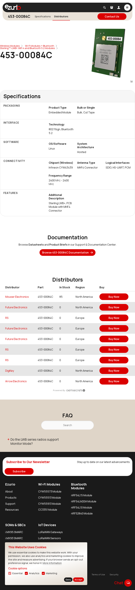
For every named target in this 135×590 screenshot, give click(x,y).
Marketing (51, 573)
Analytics (34, 573)
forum (128, 583)
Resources (12, 509)
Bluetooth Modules (79, 486)
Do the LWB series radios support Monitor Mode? (35, 441)
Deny (68, 579)
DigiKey (9, 370)
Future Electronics (16, 307)
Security (114, 574)
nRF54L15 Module (81, 495)
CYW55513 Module (49, 497)
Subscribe (19, 471)
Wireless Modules (10, 45)
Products (10, 497)
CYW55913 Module (49, 504)
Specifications (43, 16)
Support (10, 504)
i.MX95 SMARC (14, 532)
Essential (17, 573)
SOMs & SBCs (15, 525)
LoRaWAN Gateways (50, 532)
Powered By (59, 390)
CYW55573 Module (49, 491)
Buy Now (113, 297)
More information (52, 563)
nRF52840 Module (82, 513)
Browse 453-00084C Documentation (65, 252)
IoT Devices (47, 525)
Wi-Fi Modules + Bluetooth (39, 45)
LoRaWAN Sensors (49, 538)
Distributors (61, 16)
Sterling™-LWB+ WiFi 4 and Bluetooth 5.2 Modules (27, 48)
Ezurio (10, 484)
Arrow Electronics (16, 381)
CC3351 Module (47, 509)
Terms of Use (98, 574)
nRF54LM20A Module (83, 501)
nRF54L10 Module (81, 507)
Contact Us (112, 16)
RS (7, 318)
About (9, 491)
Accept (78, 579)
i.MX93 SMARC (14, 538)
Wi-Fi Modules (49, 484)
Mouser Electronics (17, 297)
